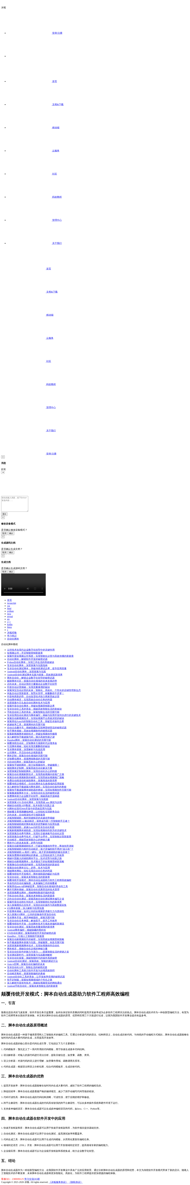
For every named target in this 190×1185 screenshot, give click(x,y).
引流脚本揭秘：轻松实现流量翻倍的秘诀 (28, 746)
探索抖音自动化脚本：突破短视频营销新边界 (31, 706)
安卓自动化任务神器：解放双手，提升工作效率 (32, 920)
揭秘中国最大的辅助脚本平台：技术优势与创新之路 (34, 858)
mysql (10, 616)
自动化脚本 (13, 639)
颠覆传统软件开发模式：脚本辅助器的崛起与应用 (33, 874)
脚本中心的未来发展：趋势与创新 (25, 843)
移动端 (55, 127)
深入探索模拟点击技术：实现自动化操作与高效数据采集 (36, 905)
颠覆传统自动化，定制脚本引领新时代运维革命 (32, 743)
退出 (4, 514)
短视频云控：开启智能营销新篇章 (25, 653)
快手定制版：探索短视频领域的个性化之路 (29, 980)
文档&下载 (58, 104)
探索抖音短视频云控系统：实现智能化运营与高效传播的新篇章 (40, 656)
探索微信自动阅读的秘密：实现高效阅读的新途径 (33, 864)
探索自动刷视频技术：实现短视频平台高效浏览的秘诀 (35, 718)
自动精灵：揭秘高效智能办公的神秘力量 (28, 839)
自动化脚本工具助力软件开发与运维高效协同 (31, 970)
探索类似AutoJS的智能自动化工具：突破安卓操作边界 (35, 721)
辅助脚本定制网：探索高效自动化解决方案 (29, 768)
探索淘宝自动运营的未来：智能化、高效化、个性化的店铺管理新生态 (44, 690)
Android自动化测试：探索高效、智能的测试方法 (32, 961)
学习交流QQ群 (32, 1179)
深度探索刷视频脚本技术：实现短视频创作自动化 (33, 945)
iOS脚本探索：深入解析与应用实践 (25, 908)
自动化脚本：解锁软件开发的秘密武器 (27, 659)
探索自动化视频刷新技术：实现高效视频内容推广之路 (35, 774)
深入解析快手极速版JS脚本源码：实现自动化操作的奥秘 (36, 787)
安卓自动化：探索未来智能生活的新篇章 (28, 877)
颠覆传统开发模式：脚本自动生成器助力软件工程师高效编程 (39, 880)
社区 (54, 174)
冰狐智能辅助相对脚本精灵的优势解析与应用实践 (33, 824)
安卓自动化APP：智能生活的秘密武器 (27, 967)
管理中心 (57, 220)
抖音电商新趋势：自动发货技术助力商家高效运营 (33, 696)
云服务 (55, 150)
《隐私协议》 (75, 1182)
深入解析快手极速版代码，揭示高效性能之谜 (31, 737)
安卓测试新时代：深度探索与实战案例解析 (29, 955)
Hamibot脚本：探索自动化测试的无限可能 (29, 740)
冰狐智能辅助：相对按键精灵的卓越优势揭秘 (31, 818)
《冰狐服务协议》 (58, 1182)
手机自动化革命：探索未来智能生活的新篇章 (31, 895)
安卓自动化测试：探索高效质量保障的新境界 (31, 927)
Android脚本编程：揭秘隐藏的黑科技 (26, 930)
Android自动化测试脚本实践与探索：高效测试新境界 (34, 674)
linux (9, 627)
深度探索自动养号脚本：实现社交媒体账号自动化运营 (35, 833)
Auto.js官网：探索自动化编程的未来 (26, 964)
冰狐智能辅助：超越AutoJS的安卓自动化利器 (30, 827)
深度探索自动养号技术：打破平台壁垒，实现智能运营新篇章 (39, 836)
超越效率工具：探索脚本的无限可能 (26, 724)
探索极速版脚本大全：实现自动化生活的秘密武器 (33, 793)
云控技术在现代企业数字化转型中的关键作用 (31, 650)
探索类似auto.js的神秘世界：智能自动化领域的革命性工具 (37, 886)
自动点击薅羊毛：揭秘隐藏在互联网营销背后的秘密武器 (36, 727)
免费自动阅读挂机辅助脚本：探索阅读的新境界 (32, 780)
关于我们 (57, 243)
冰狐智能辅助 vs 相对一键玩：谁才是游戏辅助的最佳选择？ (38, 852)
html (9, 608)
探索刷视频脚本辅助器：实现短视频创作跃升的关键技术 (36, 830)
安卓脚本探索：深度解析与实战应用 (26, 749)
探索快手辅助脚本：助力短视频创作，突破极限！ (33, 765)
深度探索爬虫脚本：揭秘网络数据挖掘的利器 (31, 892)
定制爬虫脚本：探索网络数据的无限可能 (28, 758)
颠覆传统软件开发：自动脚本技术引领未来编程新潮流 (35, 923)
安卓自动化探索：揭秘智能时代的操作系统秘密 (32, 958)
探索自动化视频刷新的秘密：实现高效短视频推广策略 (35, 777)
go (8, 619)
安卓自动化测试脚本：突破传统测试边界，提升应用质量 (36, 668)
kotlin (9, 624)
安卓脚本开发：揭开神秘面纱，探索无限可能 (31, 917)
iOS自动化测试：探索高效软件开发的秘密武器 (31, 933)
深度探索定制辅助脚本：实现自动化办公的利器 (32, 771)
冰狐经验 (12, 632)
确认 (11, 533)
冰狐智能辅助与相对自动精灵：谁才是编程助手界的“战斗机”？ (40, 849)
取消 (4, 533)
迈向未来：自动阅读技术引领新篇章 (26, 815)
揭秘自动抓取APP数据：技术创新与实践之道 (30, 805)
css (8, 606)
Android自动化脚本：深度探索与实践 (26, 671)
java (9, 614)
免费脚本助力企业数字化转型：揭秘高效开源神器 (33, 796)
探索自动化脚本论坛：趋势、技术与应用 (28, 867)
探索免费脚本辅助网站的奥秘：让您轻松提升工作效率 (35, 855)
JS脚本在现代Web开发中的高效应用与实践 (29, 808)
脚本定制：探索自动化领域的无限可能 (27, 755)
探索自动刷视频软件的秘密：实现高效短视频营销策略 (35, 939)
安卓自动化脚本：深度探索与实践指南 (27, 665)
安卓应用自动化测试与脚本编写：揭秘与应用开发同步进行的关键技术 (44, 715)
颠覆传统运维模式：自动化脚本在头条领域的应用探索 (35, 783)
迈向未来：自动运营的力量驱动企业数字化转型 (32, 684)
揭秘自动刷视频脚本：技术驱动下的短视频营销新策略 (35, 861)
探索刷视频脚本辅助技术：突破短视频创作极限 (32, 734)
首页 (54, 81)
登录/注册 (57, 33)
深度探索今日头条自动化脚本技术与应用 (28, 702)
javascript (11, 603)
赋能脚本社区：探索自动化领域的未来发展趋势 (32, 681)
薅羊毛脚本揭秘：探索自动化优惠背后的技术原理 (33, 889)
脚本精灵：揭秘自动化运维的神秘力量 (27, 948)
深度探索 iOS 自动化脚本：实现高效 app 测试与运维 (34, 802)
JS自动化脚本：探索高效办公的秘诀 (26, 762)
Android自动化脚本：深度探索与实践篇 (27, 799)
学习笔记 (12, 635)
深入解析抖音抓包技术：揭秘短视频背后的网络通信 (34, 983)
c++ (9, 622)
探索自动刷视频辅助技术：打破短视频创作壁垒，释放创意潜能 (40, 846)
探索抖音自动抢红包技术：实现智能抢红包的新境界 (34, 902)
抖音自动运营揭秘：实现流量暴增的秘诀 (28, 687)
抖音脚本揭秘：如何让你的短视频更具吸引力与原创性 (35, 911)
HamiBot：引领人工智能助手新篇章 (25, 936)
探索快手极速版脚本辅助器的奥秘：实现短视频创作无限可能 (39, 790)
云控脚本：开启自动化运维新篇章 (25, 752)
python (10, 611)
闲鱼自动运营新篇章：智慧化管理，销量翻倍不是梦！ (35, 693)
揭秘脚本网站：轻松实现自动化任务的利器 (29, 871)
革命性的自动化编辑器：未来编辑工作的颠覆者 (32, 883)
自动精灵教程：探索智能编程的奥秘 (26, 973)
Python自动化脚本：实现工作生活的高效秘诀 (30, 662)
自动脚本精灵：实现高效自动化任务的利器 (29, 699)
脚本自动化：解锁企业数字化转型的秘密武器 (31, 678)
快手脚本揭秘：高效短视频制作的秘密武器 (29, 730)
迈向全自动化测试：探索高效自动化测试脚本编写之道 (35, 899)
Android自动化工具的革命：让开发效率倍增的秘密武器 (36, 976)
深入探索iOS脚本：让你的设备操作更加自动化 (31, 914)
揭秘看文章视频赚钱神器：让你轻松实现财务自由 (33, 811)
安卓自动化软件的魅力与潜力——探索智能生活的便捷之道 (38, 951)
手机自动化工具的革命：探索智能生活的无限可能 (33, 712)
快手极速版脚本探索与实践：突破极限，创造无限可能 (35, 942)
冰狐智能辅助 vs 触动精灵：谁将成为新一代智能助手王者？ (38, 821)
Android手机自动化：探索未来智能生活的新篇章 (32, 986)
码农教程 (57, 197)
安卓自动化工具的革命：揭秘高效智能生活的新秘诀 (34, 709)
